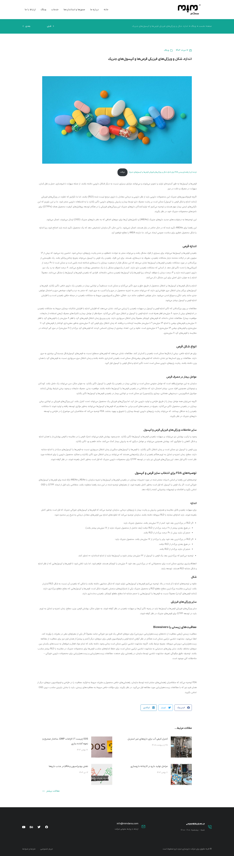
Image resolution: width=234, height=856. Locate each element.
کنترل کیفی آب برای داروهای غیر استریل (148, 738)
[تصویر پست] (181, 747)
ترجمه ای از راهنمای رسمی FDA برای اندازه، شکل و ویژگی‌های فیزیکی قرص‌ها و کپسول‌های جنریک (163, 172)
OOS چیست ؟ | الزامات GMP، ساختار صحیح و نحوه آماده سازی (65, 741)
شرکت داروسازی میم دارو (185, 849)
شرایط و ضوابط (28, 849)
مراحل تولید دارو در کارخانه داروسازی (149, 766)
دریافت (122, 172)
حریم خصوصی (46, 849)
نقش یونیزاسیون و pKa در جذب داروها (68, 766)
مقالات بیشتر (53, 791)
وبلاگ (166, 50)
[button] (183, 707)
